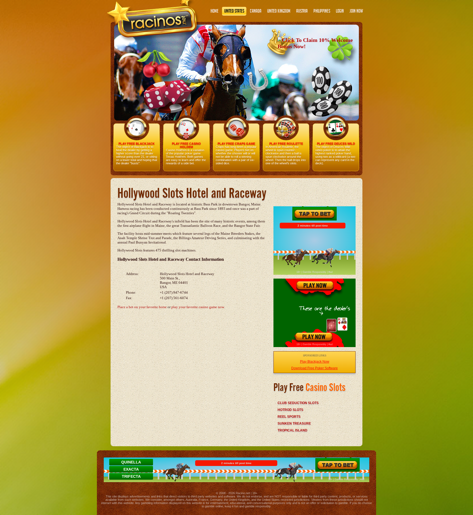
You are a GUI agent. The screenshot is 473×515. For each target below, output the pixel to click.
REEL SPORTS (289, 417)
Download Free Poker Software (314, 368)
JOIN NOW (356, 12)
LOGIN (340, 12)
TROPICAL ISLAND (292, 430)
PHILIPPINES (321, 12)
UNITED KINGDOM (278, 12)
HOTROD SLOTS (290, 410)
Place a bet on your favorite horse (142, 307)
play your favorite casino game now (197, 307)
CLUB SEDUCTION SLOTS (298, 403)
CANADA (255, 12)
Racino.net (243, 493)
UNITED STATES (234, 12)
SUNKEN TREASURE (294, 423)
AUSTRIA (302, 12)
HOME (214, 12)
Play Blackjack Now (314, 362)
